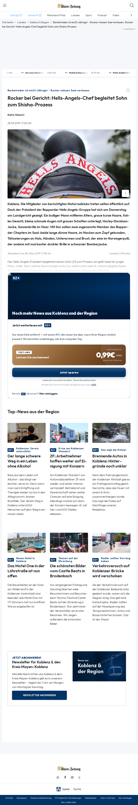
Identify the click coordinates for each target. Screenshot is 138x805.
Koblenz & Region (39, 22)
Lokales (21, 22)
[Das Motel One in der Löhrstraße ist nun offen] (27, 542)
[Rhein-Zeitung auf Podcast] (79, 777)
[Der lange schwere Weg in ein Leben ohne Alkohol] (27, 432)
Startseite (7, 22)
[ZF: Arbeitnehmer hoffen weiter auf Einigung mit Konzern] (69, 432)
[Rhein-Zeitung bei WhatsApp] (58, 777)
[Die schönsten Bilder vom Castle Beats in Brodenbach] (69, 542)
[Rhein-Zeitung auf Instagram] (72, 777)
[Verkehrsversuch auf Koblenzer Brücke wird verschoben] (111, 542)
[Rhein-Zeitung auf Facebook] (65, 777)
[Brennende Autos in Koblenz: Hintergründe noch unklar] (111, 432)
